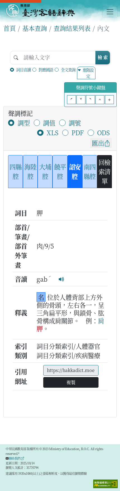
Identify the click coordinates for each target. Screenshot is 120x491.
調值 (49, 122)
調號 (75, 122)
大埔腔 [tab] (45, 171)
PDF (77, 132)
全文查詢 (68, 70)
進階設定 (88, 73)
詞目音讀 (23, 70)
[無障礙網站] (105, 483)
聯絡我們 (15, 458)
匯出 (98, 142)
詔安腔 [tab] (75, 171)
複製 (70, 382)
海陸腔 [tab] (30, 171)
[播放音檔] (61, 278)
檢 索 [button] (103, 57)
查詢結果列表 (72, 28)
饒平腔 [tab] (60, 171)
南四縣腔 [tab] (90, 171)
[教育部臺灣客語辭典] (40, 11)
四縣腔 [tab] (15, 171)
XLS (52, 132)
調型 (24, 122)
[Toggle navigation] (110, 11)
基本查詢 (34, 28)
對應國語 (46, 70)
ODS (103, 132)
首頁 (9, 28)
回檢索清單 (105, 171)
